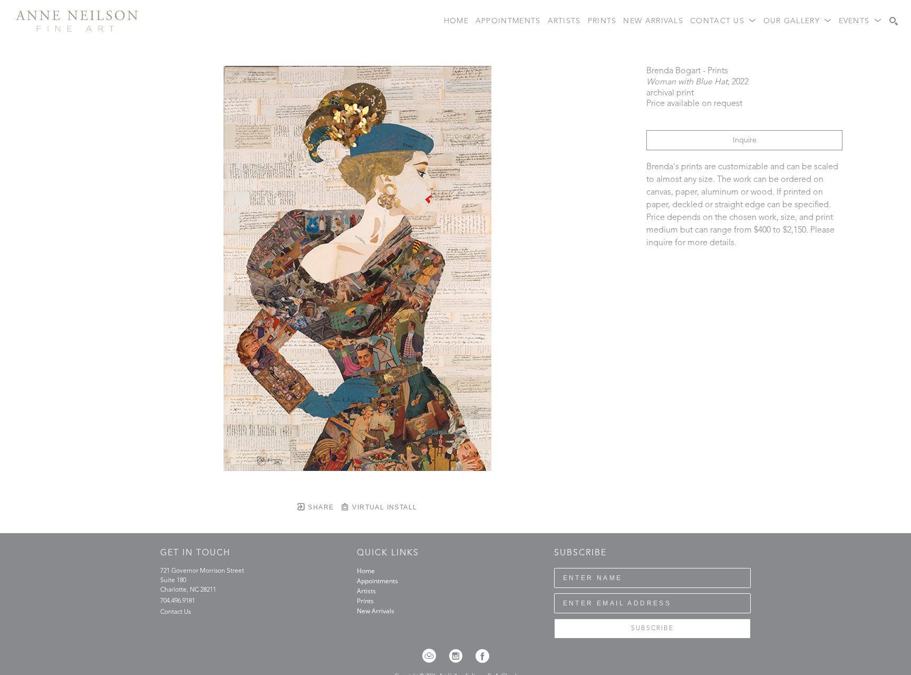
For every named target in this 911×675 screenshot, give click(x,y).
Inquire (745, 140)
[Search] (893, 21)
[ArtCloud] (432, 656)
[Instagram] (459, 656)
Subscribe (652, 628)
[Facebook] (482, 656)
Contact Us (175, 612)
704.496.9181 (177, 601)
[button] (723, 21)
